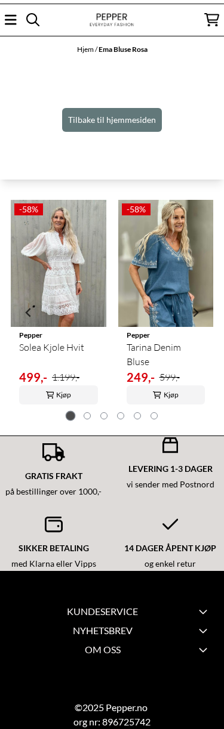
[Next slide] (195, 312)
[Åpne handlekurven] (212, 19)
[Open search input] (32, 19)
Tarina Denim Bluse (154, 354)
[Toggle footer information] (205, 630)
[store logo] (112, 20)
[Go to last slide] (28, 312)
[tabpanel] (59, 312)
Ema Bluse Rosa (123, 49)
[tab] (70, 416)
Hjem (86, 49)
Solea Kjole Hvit (51, 347)
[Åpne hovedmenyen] (11, 19)
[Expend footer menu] (205, 611)
